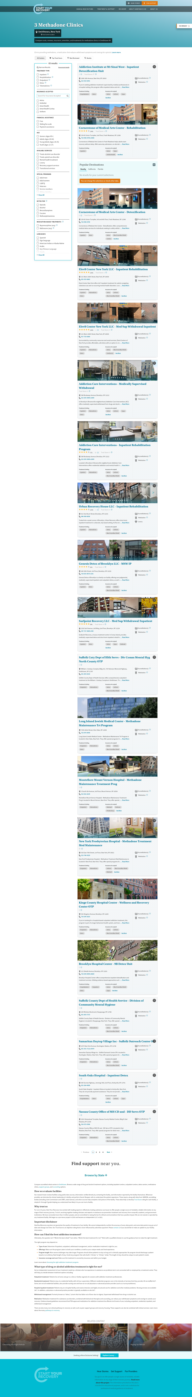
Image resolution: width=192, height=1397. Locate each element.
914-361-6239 (85, 794)
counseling (56, 1187)
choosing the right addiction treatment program (62, 1262)
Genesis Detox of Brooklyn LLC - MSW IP (105, 563)
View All (41, 195)
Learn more (116, 52)
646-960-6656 (85, 516)
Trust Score (138, 1200)
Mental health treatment (49, 160)
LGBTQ (42, 183)
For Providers (131, 1371)
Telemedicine (45, 86)
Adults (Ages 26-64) (47, 139)
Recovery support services (49, 165)
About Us (154, 9)
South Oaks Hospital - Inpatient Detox (103, 1075)
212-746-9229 (85, 855)
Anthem (43, 112)
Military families (45, 192)
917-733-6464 (85, 337)
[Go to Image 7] (122, 378)
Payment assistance (47, 127)
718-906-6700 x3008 (87, 138)
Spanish (43, 238)
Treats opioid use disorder (49, 157)
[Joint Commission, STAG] (150, 78)
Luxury (42, 163)
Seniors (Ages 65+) (46, 136)
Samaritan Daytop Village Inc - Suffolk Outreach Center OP (117, 1041)
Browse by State (94, 1175)
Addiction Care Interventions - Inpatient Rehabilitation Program (115, 447)
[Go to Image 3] (116, 122)
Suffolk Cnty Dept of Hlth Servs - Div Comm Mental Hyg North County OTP (114, 659)
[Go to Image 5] (121, 122)
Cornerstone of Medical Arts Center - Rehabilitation (112, 128)
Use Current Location (49, 35)
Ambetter (43, 103)
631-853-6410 (85, 674)
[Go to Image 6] (123, 122)
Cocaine (43, 213)
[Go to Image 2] (114, 122)
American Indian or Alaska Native (52, 243)
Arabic (42, 246)
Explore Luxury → (109, 1355)
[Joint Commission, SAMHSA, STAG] (150, 276)
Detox (42, 83)
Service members (46, 189)
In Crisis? (183, 26)
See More (108, 97)
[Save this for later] (154, 66)
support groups (44, 1187)
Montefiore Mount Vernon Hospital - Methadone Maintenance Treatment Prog (110, 782)
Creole (42, 252)
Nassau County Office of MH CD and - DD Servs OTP (112, 1111)
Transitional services (47, 168)
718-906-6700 (85, 222)
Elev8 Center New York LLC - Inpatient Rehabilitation (113, 269)
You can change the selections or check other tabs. (100, 181)
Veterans (43, 186)
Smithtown (62, 1184)
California (92, 169)
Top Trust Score (57, 58)
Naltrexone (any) (46, 228)
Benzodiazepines (46, 210)
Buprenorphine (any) (47, 225)
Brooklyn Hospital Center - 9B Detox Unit (105, 964)
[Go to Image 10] (127, 500)
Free (41, 121)
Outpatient (44, 80)
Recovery (122, 9)
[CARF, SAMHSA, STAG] (150, 513)
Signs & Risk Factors (84, 9)
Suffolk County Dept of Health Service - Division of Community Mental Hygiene (111, 1002)
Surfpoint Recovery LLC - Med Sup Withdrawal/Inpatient (115, 621)
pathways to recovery (52, 1310)
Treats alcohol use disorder (50, 154)
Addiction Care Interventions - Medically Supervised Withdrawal (112, 386)
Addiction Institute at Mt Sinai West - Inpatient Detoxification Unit (109, 69)
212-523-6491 (85, 81)
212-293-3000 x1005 (87, 398)
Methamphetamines (47, 216)
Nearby (89, 58)
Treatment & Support (106, 9)
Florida (100, 169)
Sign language (45, 240)
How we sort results (63, 67)
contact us (116, 1228)
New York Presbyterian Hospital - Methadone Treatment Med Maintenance (115, 843)
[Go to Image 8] (124, 378)
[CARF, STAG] (150, 135)
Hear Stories (135, 3)
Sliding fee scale (46, 124)
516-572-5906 (85, 1124)
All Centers (40, 58)
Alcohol (42, 208)
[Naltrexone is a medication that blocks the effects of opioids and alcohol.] (53, 228)
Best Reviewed (74, 58)
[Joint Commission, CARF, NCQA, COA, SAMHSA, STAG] (150, 970)
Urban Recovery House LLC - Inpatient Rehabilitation (113, 506)
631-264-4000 (85, 1085)
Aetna (42, 100)
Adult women (45, 181)
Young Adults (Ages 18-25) (49, 142)
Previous (86, 1152)
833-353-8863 (85, 279)
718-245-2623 (85, 917)
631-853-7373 (85, 1015)
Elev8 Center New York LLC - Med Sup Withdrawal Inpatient (117, 326)
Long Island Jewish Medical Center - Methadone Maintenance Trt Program (110, 723)
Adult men (43, 178)
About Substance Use (137, 9)
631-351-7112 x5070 (87, 1049)
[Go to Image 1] (112, 122)
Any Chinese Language (48, 249)
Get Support (116, 1371)
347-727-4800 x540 (87, 631)
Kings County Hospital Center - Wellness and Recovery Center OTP (114, 904)
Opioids (43, 205)
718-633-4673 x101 (87, 574)
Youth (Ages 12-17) (46, 145)
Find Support (151, 3)
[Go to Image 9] (126, 378)
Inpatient (43, 74)
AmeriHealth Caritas (47, 109)
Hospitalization (45, 77)
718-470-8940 (85, 733)
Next (108, 1152)
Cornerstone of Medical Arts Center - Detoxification (112, 212)
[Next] (153, 114)
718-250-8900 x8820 (87, 974)
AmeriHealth (44, 106)
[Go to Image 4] (118, 122)
